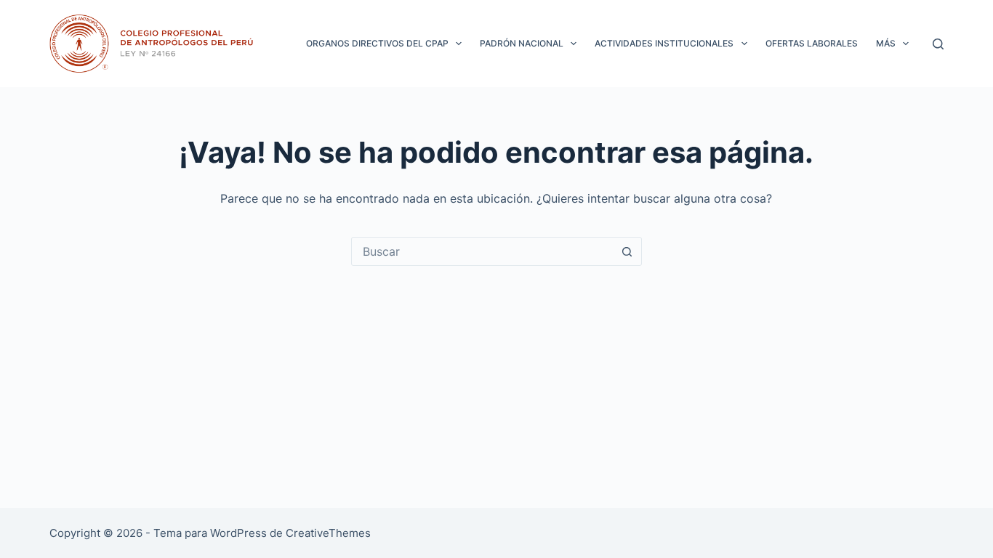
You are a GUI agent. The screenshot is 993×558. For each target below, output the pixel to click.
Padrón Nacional (521, 43)
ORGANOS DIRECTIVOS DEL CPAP (377, 43)
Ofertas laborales (811, 43)
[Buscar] (938, 44)
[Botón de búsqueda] (627, 251)
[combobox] (483, 251)
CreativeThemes (328, 533)
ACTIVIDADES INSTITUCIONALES (664, 43)
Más (886, 43)
